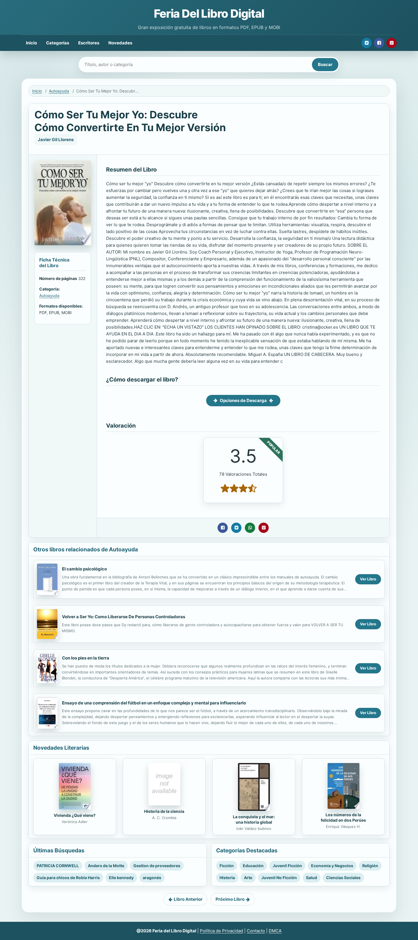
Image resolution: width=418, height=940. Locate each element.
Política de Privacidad (221, 930)
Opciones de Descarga (243, 400)
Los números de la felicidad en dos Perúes (343, 817)
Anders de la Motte (106, 865)
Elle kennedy (121, 877)
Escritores (88, 43)
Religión (370, 865)
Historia (227, 877)
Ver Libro (368, 579)
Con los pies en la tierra (85, 658)
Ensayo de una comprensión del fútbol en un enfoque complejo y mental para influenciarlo (154, 703)
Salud (311, 877)
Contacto (256, 930)
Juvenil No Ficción (279, 877)
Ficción (227, 865)
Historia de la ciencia (164, 811)
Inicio (31, 43)
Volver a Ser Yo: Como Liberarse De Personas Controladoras (123, 616)
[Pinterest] (391, 43)
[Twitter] (366, 43)
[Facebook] (379, 43)
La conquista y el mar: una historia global (254, 819)
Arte (248, 877)
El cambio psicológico (84, 569)
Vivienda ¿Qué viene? (75, 815)
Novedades (120, 43)
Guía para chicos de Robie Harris (68, 877)
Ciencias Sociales (343, 877)
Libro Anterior (188, 899)
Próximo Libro (230, 899)
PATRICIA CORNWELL (58, 865)
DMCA (275, 930)
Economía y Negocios (332, 865)
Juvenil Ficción (287, 865)
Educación (253, 865)
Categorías (57, 43)
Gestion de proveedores (156, 865)
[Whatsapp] (250, 528)
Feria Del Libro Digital (209, 13)
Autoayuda (59, 90)
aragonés (152, 877)
